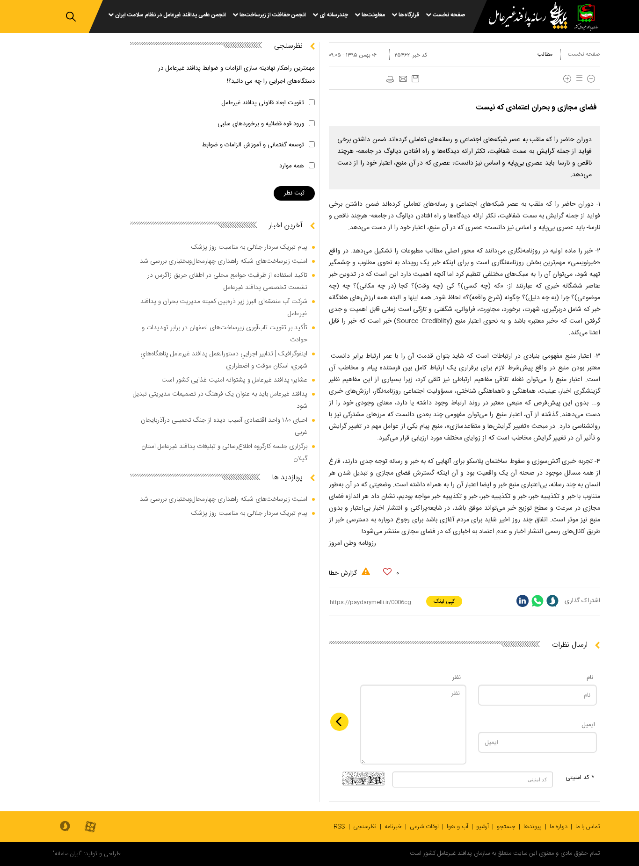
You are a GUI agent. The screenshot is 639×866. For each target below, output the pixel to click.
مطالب (544, 54)
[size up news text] (567, 79)
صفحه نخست (584, 54)
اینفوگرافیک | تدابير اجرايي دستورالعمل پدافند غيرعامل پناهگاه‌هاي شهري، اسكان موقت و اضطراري (223, 360)
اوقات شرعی (424, 827)
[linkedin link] (522, 601)
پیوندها (532, 827)
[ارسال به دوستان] (403, 79)
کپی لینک (444, 601)
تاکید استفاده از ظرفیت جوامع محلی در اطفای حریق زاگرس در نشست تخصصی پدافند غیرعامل (227, 281)
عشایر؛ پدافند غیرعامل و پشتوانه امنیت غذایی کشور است (234, 380)
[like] (387, 572)
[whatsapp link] (537, 601)
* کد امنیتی (580, 777)
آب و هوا (457, 827)
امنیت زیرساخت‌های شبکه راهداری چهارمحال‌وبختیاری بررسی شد (223, 261)
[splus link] (552, 601)
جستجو (506, 827)
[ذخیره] (415, 78)
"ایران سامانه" (67, 854)
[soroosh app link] (65, 827)
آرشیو (482, 827)
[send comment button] (339, 722)
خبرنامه (393, 827)
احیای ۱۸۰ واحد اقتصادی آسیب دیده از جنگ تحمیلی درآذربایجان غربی (224, 426)
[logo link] (522, 17)
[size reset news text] (577, 79)
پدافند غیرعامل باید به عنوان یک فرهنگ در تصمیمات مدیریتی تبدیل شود (220, 400)
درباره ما (558, 827)
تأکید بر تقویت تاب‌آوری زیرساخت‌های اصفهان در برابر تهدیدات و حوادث (224, 334)
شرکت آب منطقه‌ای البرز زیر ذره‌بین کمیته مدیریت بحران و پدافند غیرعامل (223, 307)
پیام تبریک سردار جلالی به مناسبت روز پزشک (249, 247)
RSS (339, 827)
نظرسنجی (365, 827)
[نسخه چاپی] (389, 79)
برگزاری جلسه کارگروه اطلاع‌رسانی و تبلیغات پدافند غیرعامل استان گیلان (224, 452)
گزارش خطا (344, 573)
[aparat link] (90, 827)
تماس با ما (587, 827)
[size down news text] (591, 79)
